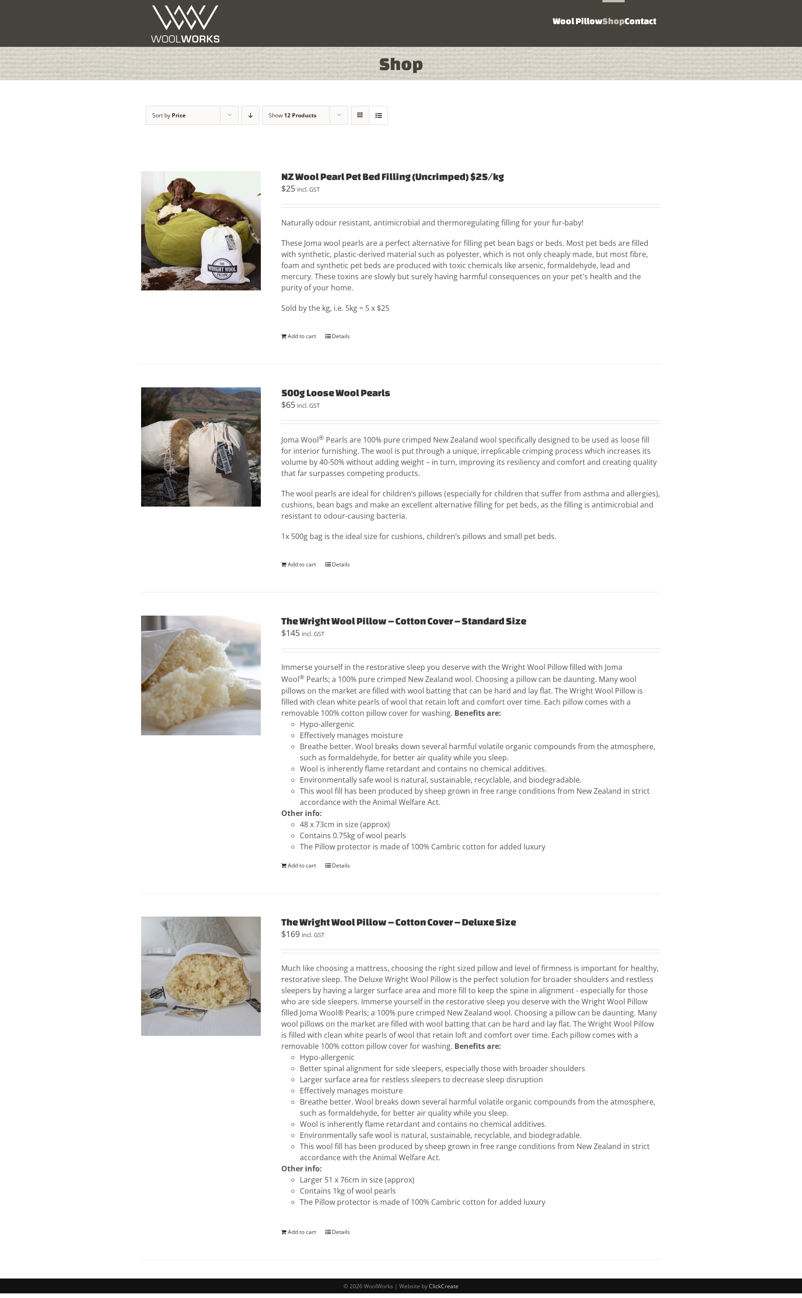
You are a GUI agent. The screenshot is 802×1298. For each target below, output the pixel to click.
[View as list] (378, 115)
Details (341, 336)
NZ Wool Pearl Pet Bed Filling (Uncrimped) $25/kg (392, 176)
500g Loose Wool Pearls (335, 392)
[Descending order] (250, 115)
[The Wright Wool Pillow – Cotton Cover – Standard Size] (201, 675)
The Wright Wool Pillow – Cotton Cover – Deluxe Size (398, 922)
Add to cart (302, 336)
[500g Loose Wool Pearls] (201, 447)
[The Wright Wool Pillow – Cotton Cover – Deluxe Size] (201, 976)
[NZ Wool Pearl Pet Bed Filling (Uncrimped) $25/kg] (201, 231)
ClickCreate (444, 1286)
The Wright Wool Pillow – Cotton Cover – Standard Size (403, 621)
